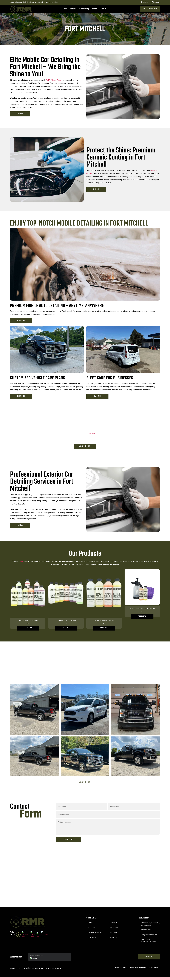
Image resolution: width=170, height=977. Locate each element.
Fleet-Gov (114, 928)
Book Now (20, 114)
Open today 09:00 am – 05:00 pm (148, 940)
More (102, 9)
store (21, 561)
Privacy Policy (120, 967)
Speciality (114, 923)
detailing (92, 433)
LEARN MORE (21, 320)
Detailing (94, 9)
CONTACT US (149, 957)
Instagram (157, 2)
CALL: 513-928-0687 (85, 446)
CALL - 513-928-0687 (150, 9)
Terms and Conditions (138, 967)
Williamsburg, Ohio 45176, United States (150, 924)
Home (65, 9)
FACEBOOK (145, 2)
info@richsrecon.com (149, 935)
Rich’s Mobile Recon (54, 80)
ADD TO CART (28, 628)
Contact (113, 937)
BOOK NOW (96, 189)
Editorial (113, 932)
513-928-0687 (146, 930)
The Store (73, 9)
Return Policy (154, 967)
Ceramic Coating (84, 9)
